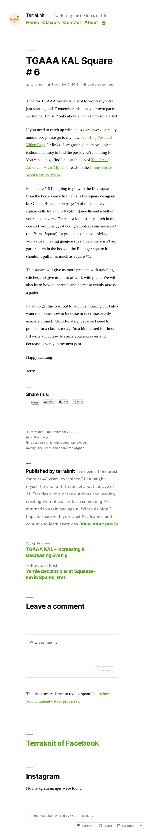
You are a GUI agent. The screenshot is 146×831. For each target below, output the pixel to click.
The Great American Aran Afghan (60, 448)
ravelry (31, 448)
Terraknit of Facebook (62, 743)
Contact (72, 22)
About (91, 22)
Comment (105, 670)
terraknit (37, 84)
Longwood (78, 442)
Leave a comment (100, 84)
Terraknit (35, 15)
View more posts (99, 524)
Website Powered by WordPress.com (66, 816)
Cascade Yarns (41, 442)
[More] (103, 23)
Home (32, 22)
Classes (51, 22)
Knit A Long (61, 442)
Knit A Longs (39, 437)
